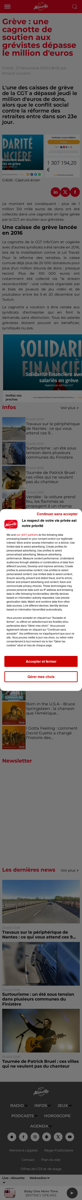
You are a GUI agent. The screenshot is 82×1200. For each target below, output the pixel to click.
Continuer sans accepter (57, 513)
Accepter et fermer (41, 661)
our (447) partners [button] (27, 534)
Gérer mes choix (41, 676)
